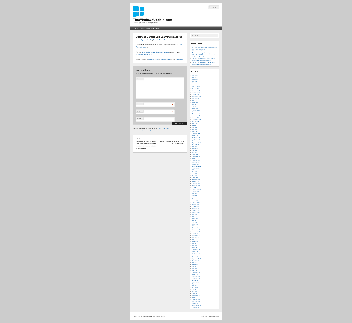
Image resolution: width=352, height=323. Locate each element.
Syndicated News (157, 40)
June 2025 (195, 102)
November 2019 (196, 232)
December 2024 (196, 114)
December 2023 (196, 137)
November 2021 (196, 185)
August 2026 (195, 75)
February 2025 (196, 110)
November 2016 (196, 301)
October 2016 (195, 303)
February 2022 (196, 179)
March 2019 (195, 247)
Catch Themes (215, 316)
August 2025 (195, 98)
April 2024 (194, 129)
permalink (180, 59)
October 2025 (195, 94)
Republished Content (153, 59)
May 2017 (194, 290)
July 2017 (194, 286)
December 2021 (196, 183)
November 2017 (196, 278)
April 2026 (194, 83)
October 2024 (195, 118)
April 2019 (194, 245)
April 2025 (194, 106)
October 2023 (195, 141)
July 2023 (194, 147)
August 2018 (195, 261)
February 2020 (196, 226)
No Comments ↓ (168, 40)
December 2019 (196, 230)
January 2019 (195, 251)
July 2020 (194, 216)
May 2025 (194, 104)
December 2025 (196, 91)
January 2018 (195, 274)
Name (138, 104)
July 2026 (194, 77)
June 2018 (195, 264)
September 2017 (196, 282)
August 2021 (195, 191)
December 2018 (196, 253)
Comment (140, 79)
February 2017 (196, 295)
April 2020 (194, 222)
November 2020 (196, 208)
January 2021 (195, 205)
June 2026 (195, 79)
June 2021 (195, 195)
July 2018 (194, 262)
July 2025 (194, 100)
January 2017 (195, 297)
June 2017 (195, 288)
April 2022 (194, 176)
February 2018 (196, 272)
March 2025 (195, 108)
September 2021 (196, 189)
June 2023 (195, 148)
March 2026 (195, 85)
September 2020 (196, 212)
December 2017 (196, 276)
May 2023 (194, 150)
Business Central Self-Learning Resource (155, 52)
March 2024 (195, 131)
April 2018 (194, 268)
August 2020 (195, 214)
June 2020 (195, 218)
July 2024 (194, 123)
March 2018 (195, 270)
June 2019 (195, 241)
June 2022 (195, 172)
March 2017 (195, 293)
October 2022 (195, 164)
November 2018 (196, 255)
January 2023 (195, 158)
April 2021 (194, 199)
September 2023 (196, 143)
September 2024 (196, 120)
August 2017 (195, 284)
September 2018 (196, 259)
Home (136, 28)
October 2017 (195, 280)
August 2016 (195, 307)
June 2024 (195, 125)
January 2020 (195, 228)
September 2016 (196, 305)
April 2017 (194, 291)
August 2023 (195, 145)
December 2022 (196, 160)
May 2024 (194, 127)
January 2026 (195, 89)
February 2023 (196, 156)
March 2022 (195, 177)
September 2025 (196, 96)
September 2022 (196, 166)
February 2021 (196, 203)
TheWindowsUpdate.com (152, 19)
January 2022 (195, 181)
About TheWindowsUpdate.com (150, 28)
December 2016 (196, 299)
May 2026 (194, 81)
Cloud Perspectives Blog (144, 54)
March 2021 (195, 201)
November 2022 (196, 162)
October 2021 (195, 187)
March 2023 (195, 154)
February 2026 (196, 87)
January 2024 (195, 135)
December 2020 (196, 206)
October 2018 (195, 257)
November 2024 (196, 116)
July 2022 (194, 170)
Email (138, 111)
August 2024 (195, 122)
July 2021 (194, 193)
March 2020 (195, 224)
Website (139, 118)
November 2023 (196, 139)
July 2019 (194, 239)
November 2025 (196, 93)
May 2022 (194, 174)
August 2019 (195, 237)
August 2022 (195, 168)
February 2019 (196, 249)
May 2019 (194, 243)
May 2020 (194, 220)
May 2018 (194, 266)
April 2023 (194, 152)
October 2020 (195, 210)
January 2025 (195, 112)
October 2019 (195, 234)
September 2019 (196, 235)
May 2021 (194, 197)
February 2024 (196, 133)
